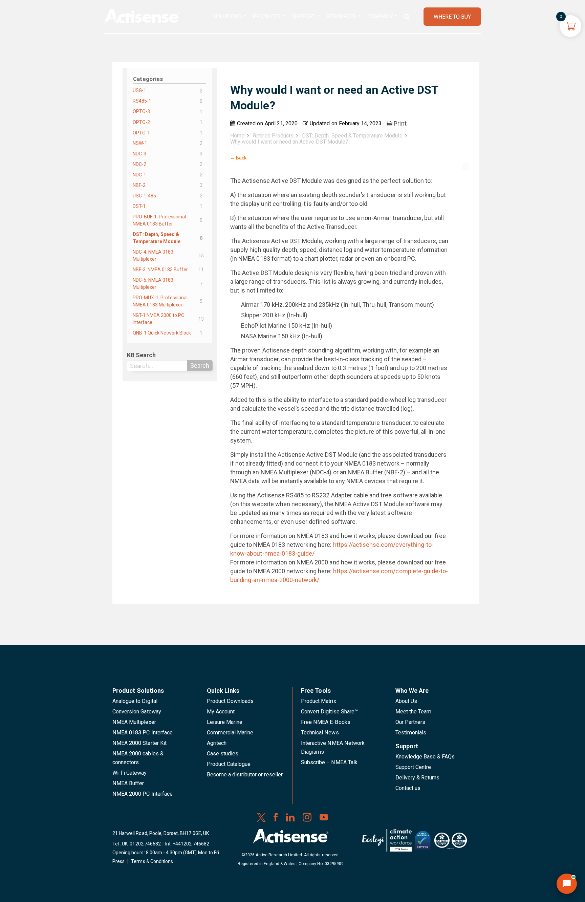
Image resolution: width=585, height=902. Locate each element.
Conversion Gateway (136, 711)
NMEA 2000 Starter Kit (139, 743)
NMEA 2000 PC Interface (142, 794)
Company (380, 16)
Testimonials (411, 732)
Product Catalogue (229, 764)
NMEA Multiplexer (134, 722)
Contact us (407, 788)
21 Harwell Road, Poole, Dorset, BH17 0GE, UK (160, 833)
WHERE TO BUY (452, 17)
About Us (406, 701)
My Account (221, 711)
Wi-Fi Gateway (129, 773)
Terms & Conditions (152, 861)
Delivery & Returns (417, 777)
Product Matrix (318, 701)
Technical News (320, 732)
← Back (238, 157)
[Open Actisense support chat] (567, 884)
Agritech (216, 743)
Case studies (223, 753)
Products (266, 16)
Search (199, 365)
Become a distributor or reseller (245, 774)
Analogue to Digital (134, 701)
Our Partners (410, 722)
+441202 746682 (191, 843)
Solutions (227, 16)
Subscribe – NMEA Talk (329, 762)
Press (118, 861)
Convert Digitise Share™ (329, 711)
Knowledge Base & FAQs (425, 756)
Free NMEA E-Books (325, 722)
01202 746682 (145, 843)
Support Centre (413, 767)
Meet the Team (413, 711)
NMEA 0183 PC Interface (142, 732)
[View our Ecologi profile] (387, 843)
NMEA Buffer (128, 783)
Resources (341, 16)
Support (303, 16)
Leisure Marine (225, 722)
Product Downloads (230, 701)
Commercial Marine (230, 732)
